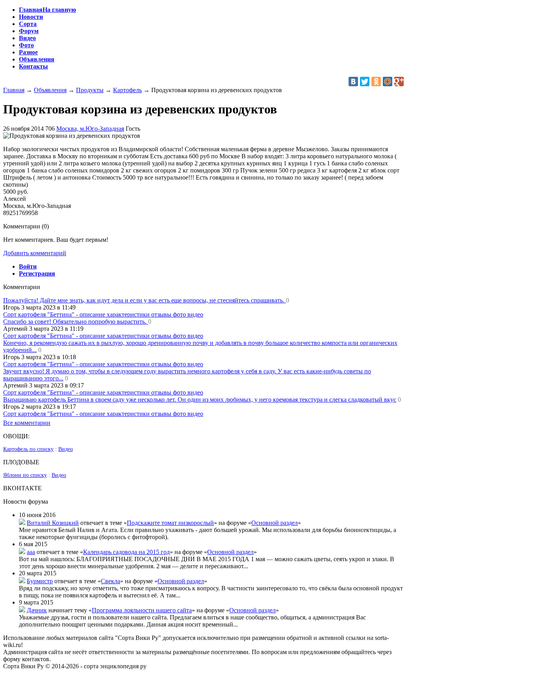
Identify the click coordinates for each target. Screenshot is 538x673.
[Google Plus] (399, 81)
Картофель (127, 90)
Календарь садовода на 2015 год (126, 552)
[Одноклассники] (376, 81)
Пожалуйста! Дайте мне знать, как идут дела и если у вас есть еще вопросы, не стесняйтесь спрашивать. (144, 300)
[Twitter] (364, 81)
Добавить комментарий (34, 253)
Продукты (90, 90)
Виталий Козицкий (53, 522)
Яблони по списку (25, 475)
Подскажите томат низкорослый (170, 522)
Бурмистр (40, 581)
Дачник (37, 610)
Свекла (110, 581)
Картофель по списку (28, 449)
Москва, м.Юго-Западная (90, 128)
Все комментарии (26, 422)
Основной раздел (274, 522)
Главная (13, 90)
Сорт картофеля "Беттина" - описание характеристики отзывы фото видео (103, 314)
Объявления (50, 90)
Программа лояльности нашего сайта (142, 610)
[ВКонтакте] (353, 81)
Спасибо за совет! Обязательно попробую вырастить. (75, 321)
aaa (31, 552)
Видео (65, 449)
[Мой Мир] (387, 81)
